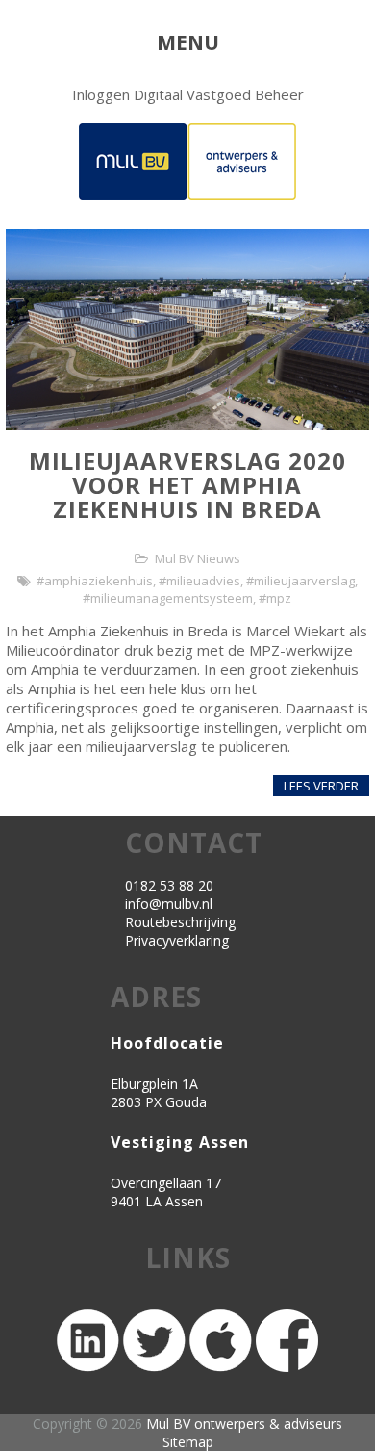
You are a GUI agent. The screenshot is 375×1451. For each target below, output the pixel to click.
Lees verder (321, 785)
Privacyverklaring (177, 940)
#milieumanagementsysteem (168, 598)
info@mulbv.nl (168, 903)
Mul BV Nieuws (197, 558)
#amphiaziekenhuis (95, 580)
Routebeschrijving (180, 922)
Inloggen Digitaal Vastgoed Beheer (188, 94)
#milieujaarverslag (300, 580)
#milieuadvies (199, 580)
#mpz (275, 598)
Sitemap (187, 1442)
